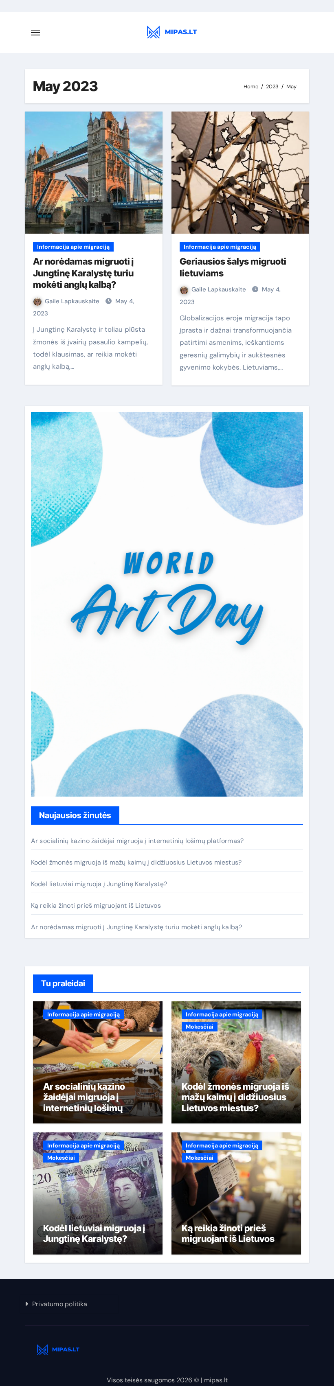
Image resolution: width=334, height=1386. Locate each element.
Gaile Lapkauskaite (73, 301)
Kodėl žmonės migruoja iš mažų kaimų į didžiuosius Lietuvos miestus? (136, 862)
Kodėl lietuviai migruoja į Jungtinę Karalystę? (99, 884)
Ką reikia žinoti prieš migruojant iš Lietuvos (96, 905)
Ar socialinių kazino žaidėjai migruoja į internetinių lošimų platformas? (137, 840)
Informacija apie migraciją (73, 246)
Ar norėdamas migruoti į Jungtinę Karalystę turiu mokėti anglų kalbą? (83, 273)
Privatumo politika (60, 1304)
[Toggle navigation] (35, 32)
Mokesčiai (199, 1026)
